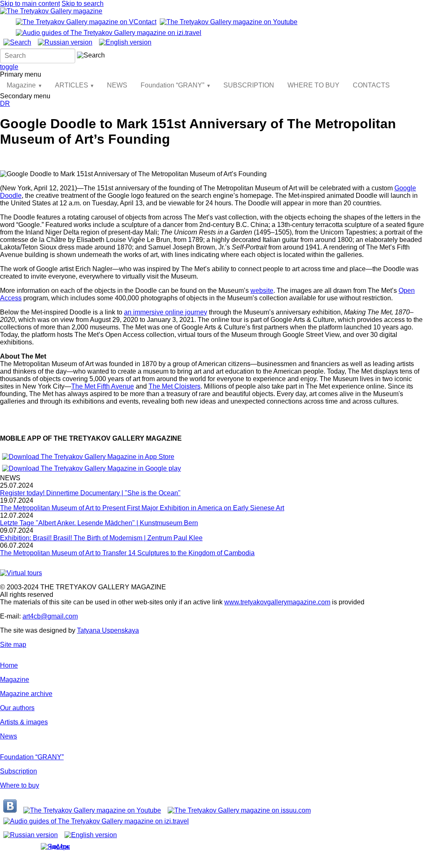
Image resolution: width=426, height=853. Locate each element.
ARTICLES (71, 85)
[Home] (51, 11)
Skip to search (83, 3)
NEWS (117, 85)
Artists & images (24, 722)
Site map (13, 644)
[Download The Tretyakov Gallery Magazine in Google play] (91, 468)
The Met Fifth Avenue (102, 386)
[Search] (17, 42)
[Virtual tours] (21, 572)
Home (9, 665)
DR (5, 103)
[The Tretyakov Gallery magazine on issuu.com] (239, 810)
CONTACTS (371, 85)
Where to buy (19, 785)
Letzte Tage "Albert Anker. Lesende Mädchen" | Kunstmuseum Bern (99, 522)
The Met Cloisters (175, 386)
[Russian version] (65, 42)
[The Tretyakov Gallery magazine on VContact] (86, 21)
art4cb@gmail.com (50, 616)
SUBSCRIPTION (248, 85)
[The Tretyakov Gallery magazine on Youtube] (228, 21)
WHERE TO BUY (313, 85)
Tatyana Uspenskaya (108, 630)
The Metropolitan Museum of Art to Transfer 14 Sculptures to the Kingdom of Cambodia (127, 552)
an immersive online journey (165, 312)
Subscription (18, 771)
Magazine (21, 85)
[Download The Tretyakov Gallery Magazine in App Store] (88, 456)
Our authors (17, 707)
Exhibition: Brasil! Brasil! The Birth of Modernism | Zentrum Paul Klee (101, 537)
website (261, 290)
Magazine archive (26, 693)
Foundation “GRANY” (172, 85)
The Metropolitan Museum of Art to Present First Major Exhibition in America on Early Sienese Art (142, 507)
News (8, 736)
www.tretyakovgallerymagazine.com (277, 602)
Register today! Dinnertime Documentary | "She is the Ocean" (90, 492)
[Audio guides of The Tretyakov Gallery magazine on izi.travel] (108, 32)
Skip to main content (30, 3)
